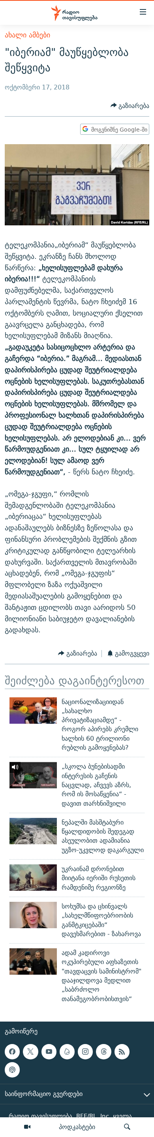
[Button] (130, 105)
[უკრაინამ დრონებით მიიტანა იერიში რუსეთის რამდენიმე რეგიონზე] (33, 877)
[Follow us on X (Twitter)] (30, 1051)
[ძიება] (127, 1127)
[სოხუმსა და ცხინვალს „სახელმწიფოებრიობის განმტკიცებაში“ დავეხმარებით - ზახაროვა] (33, 915)
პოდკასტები (77, 1126)
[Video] (27, 1127)
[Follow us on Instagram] (85, 1051)
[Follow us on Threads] (103, 1051)
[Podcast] (12, 1069)
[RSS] (122, 1051)
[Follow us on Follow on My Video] (67, 1051)
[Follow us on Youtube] (48, 1051)
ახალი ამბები (27, 35)
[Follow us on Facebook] (12, 1051)
